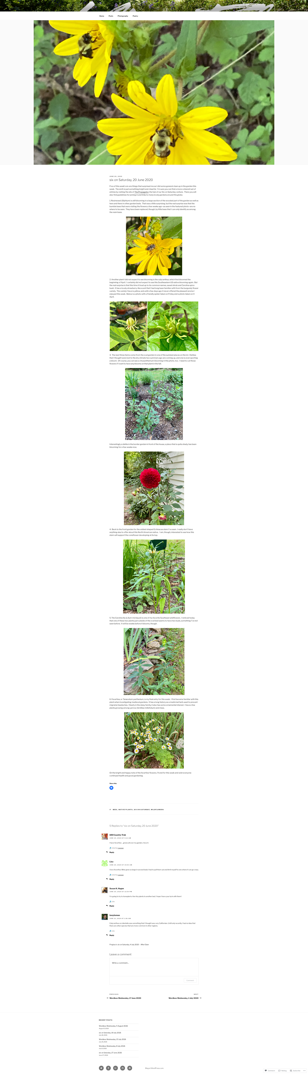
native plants (126, 809)
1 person (121, 848)
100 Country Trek (117, 835)
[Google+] (115, 1068)
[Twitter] (101, 1068)
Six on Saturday (142, 809)
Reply (111, 852)
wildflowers (157, 809)
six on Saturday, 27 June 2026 (110, 1053)
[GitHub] (122, 1068)
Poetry (135, 16)
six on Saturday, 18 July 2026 (110, 1033)
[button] (128, 326)
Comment (190, 980)
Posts (111, 16)
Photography (123, 16)
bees (115, 809)
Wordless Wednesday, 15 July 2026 (112, 1039)
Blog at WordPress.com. (154, 1068)
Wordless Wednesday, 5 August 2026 (113, 1026)
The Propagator (142, 192)
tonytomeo (114, 915)
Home (101, 16)
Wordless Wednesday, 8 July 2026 (112, 1046)
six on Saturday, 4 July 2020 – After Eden (133, 944)
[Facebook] (108, 1068)
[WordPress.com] (129, 1068)
